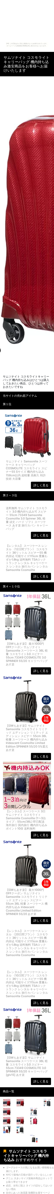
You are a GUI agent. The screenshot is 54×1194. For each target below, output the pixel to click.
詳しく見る (40, 485)
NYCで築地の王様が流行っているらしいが (29, 1174)
